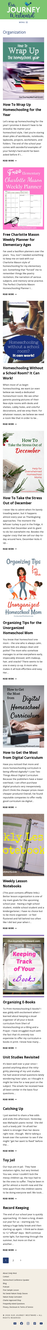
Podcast (6, 1287)
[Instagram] (28, 1323)
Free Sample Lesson (11, 1290)
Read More (10, 160)
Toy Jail (9, 1160)
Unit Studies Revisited (21, 1057)
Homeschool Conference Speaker (16, 1280)
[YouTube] (41, 1323)
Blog (5, 1283)
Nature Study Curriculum (12, 1297)
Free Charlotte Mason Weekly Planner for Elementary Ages (21, 239)
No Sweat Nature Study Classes (15, 1293)
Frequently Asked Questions (14, 1303)
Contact (6, 1276)
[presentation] (23, 68)
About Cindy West (10, 1273)
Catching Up (13, 1108)
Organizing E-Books (19, 1002)
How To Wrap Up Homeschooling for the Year (22, 109)
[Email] (15, 1323)
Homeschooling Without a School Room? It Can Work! (23, 373)
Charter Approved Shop (12, 1300)
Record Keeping (16, 1207)
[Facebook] (21, 1323)
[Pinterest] (35, 1323)
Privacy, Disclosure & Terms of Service (18, 1307)
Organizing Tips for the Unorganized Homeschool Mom (22, 627)
